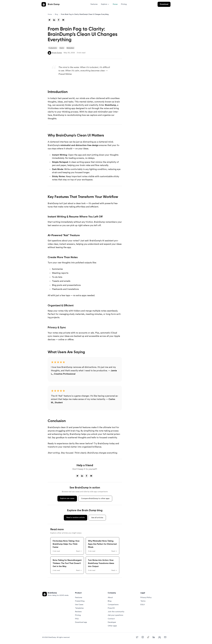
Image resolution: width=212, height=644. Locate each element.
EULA (142, 604)
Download (164, 4)
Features (94, 4)
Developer (112, 622)
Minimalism (70, 48)
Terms (142, 601)
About (110, 597)
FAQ (77, 619)
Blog (56, 14)
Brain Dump (57, 53)
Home (50, 14)
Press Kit (111, 608)
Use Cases (79, 604)
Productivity (53, 48)
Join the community (116, 612)
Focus (115, 4)
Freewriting (79, 601)
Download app (81, 622)
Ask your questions (115, 615)
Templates (79, 608)
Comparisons (113, 604)
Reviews (78, 612)
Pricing (124, 4)
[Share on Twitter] (49, 20)
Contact (111, 619)
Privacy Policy (145, 597)
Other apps (112, 626)
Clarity (62, 48)
